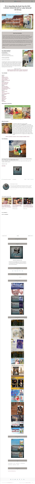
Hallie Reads (4, 99)
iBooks (15, 70)
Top (32, 482)
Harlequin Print (25, 70)
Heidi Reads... (4, 97)
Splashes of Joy (4, 98)
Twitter (18, 136)
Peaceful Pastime (4, 91)
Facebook (14, 136)
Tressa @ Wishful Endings (7, 179)
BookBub (24, 136)
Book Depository (25, 69)
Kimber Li (3, 92)
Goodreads (9, 69)
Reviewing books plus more (6, 88)
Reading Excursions (5, 77)
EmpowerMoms (4, 94)
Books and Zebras (4, 84)
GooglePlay (20, 70)
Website (7, 136)
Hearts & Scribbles (4, 79)
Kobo (17, 70)
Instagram (21, 136)
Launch (3, 76)
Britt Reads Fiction (4, 89)
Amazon (12, 69)
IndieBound (11, 70)
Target (21, 69)
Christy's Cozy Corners (5, 78)
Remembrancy (4, 96)
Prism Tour (14, 464)
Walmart (17, 69)
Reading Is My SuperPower (6, 80)
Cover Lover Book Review (5, 93)
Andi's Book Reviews (5, 83)
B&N (15, 69)
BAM (8, 70)
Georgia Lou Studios (28, 482)
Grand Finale (4, 101)
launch (18, 464)
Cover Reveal (17, 463)
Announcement (10, 463)
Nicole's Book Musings (5, 87)
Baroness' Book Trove (5, 82)
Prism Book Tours (19, 30)
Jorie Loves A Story (5, 86)
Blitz (14, 463)
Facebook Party (23, 463)
